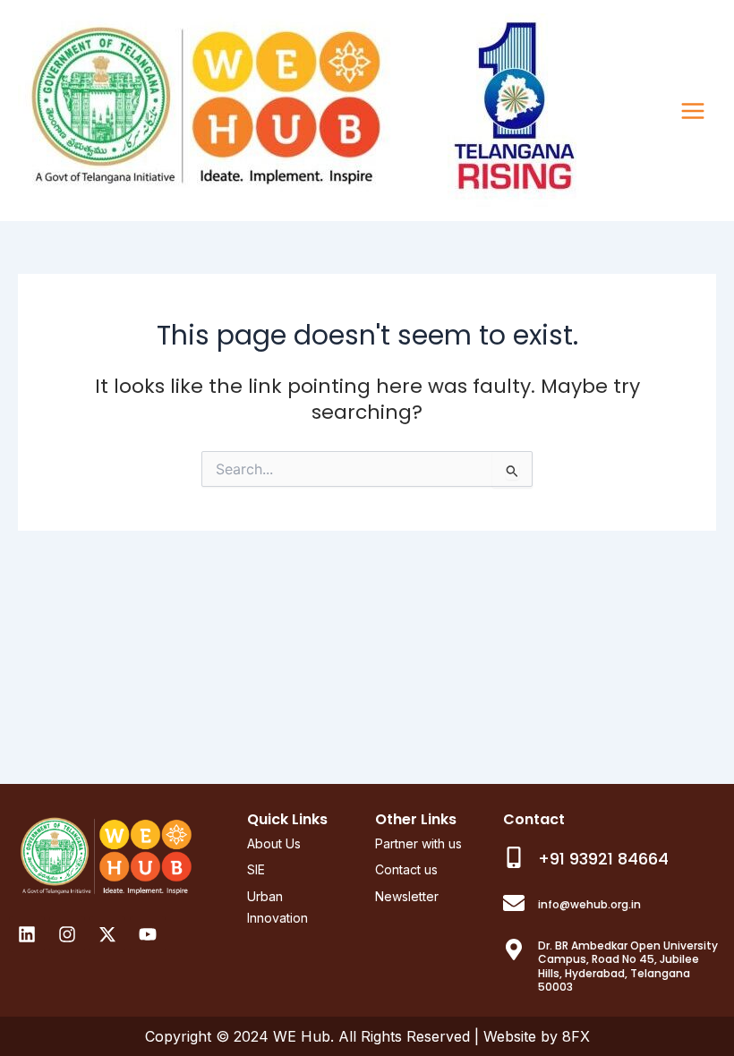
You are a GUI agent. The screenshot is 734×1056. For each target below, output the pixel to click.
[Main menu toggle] (693, 111)
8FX (576, 1036)
